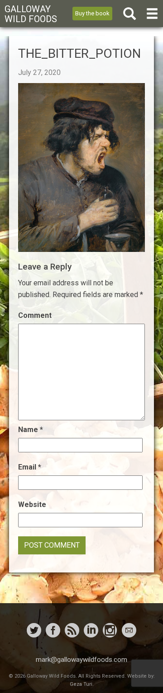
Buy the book (92, 13)
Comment (35, 315)
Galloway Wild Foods (31, 14)
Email (29, 467)
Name (30, 429)
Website (32, 504)
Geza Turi (81, 684)
